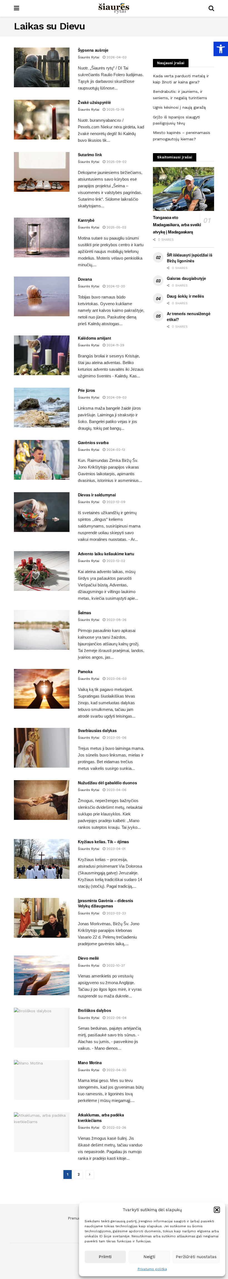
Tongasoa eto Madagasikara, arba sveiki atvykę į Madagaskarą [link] (177, 224)
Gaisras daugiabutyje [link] (186, 278)
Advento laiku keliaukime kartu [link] (106, 553)
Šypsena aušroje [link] (93, 50)
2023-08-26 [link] (116, 620)
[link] (221, 49)
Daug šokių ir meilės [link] (185, 296)
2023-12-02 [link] (115, 561)
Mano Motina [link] (90, 1062)
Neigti (149, 1256)
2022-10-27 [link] (115, 965)
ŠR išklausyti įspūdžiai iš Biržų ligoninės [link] (189, 257)
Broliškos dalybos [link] (94, 1010)
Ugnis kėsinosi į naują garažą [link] (179, 107)
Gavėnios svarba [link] (93, 442)
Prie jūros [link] (86, 390)
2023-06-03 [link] (116, 679)
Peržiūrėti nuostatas (196, 1256)
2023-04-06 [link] (116, 790)
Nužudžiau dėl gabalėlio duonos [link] (107, 782)
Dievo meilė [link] (88, 958)
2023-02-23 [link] (115, 913)
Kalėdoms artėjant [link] (94, 338)
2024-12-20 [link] (115, 286)
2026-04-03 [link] (116, 57)
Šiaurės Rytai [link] (88, 57)
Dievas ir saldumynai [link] (97, 494)
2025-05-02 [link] (115, 227)
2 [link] (79, 1174)
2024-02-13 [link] (115, 450)
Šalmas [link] (84, 612)
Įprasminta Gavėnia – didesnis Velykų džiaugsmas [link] (105, 903)
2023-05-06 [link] (116, 738)
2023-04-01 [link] (115, 849)
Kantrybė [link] (86, 220)
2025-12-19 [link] (114, 109)
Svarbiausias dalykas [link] (97, 730)
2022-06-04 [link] (116, 1018)
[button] (217, 1210)
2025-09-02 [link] (116, 162)
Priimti (105, 1256)
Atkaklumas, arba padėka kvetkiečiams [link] (101, 1117)
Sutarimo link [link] (90, 154)
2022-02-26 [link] (115, 1127)
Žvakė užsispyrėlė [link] (94, 102)
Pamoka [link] (85, 671)
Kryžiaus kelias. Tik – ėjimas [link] (103, 841)
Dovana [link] (85, 279)
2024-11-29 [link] (114, 345)
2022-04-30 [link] (115, 1070)
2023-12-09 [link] (115, 502)
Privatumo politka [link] (152, 1269)
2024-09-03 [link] (116, 397)
